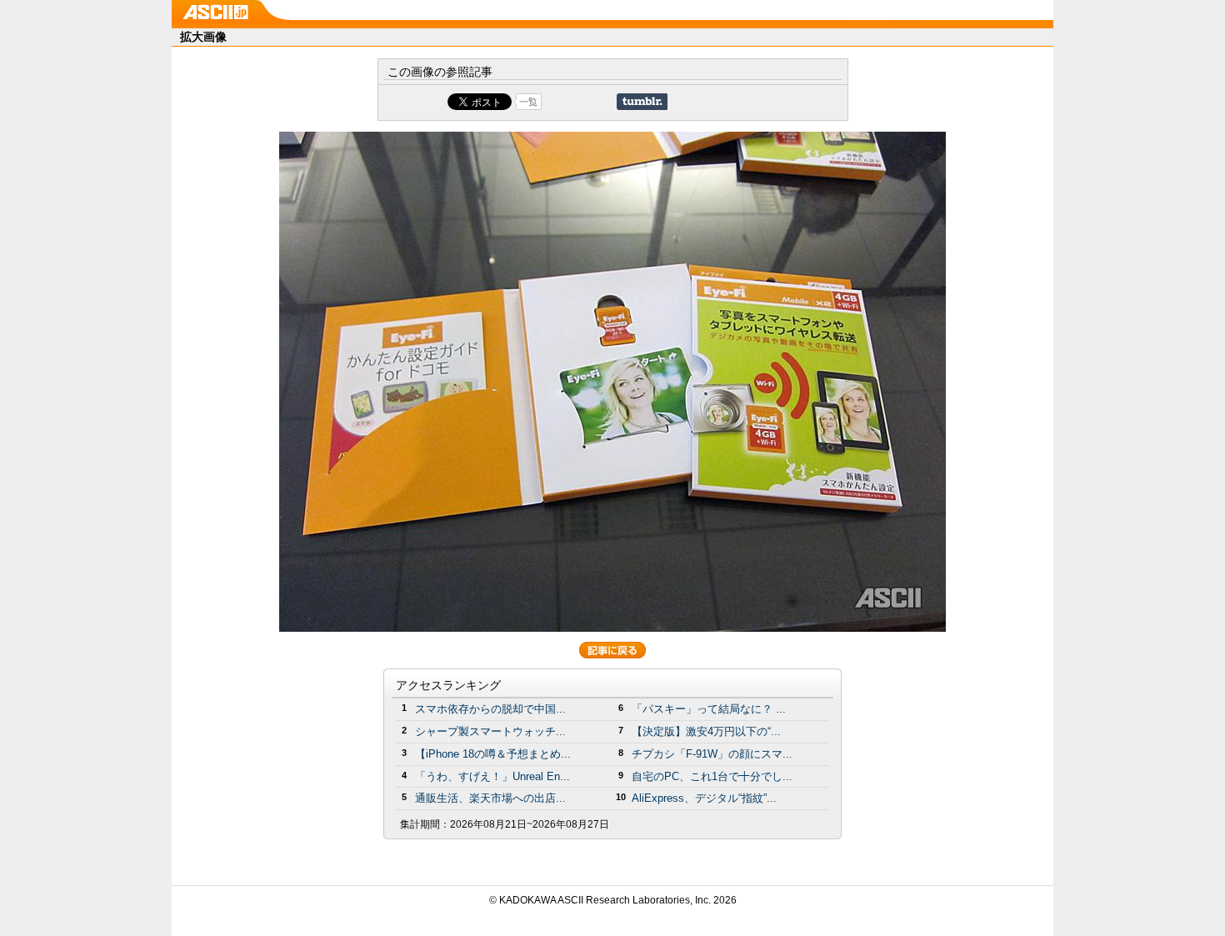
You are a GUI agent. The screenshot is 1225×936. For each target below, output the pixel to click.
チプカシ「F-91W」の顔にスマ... (712, 754)
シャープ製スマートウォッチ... (490, 731)
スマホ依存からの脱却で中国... (490, 709)
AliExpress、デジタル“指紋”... (704, 798)
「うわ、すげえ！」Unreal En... (492, 776)
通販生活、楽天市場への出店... (490, 798)
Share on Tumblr (642, 101)
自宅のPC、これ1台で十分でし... (712, 776)
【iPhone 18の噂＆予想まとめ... (493, 754)
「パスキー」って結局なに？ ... (709, 709)
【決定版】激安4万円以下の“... (706, 731)
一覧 (528, 102)
